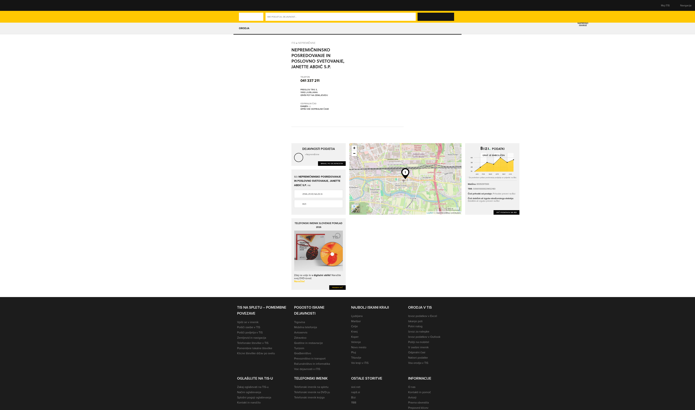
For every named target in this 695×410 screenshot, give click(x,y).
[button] (243, 5)
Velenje (356, 342)
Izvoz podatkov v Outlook (424, 337)
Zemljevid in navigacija (251, 338)
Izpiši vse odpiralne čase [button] (314, 109)
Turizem (299, 348)
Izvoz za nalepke (418, 331)
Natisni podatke (418, 357)
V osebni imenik (418, 347)
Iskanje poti (415, 321)
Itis (293, 43)
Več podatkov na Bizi (506, 212)
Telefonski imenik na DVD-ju (312, 392)
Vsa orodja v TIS (418, 363)
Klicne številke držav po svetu (256, 353)
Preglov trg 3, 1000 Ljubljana (309, 91)
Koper (355, 337)
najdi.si (355, 392)
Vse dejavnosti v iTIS (307, 369)
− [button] (354, 153)
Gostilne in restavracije (308, 343)
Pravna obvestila (418, 402)
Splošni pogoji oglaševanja (254, 397)
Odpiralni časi (416, 352)
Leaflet (430, 212)
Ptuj (353, 352)
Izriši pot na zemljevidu (314, 95)
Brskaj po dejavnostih (332, 163)
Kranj (354, 331)
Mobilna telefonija (305, 327)
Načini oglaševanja (249, 392)
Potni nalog (415, 326)
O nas (411, 387)
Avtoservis (300, 332)
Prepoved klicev (418, 408)
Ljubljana (357, 316)
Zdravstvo (300, 338)
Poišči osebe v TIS (248, 327)
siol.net (355, 387)
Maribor (356, 321)
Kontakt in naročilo (249, 402)
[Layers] (355, 209)
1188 (353, 402)
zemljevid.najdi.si (312, 193)
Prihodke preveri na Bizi (504, 193)
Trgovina (299, 322)
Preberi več (337, 287)
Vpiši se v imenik (247, 322)
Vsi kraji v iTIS (359, 363)
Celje (354, 326)
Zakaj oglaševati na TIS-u (253, 387)
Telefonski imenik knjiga (309, 397)
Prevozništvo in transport (310, 358)
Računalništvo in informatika (312, 364)
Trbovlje (356, 357)
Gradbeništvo (302, 353)
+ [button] (354, 148)
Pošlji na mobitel (418, 342)
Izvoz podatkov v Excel (422, 316)
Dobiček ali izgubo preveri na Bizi (484, 200)
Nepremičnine (306, 43)
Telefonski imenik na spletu (311, 387)
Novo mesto (358, 347)
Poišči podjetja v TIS (250, 332)
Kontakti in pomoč (419, 392)
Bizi (304, 203)
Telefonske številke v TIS (252, 343)
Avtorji (412, 397)
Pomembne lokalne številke (254, 348)
